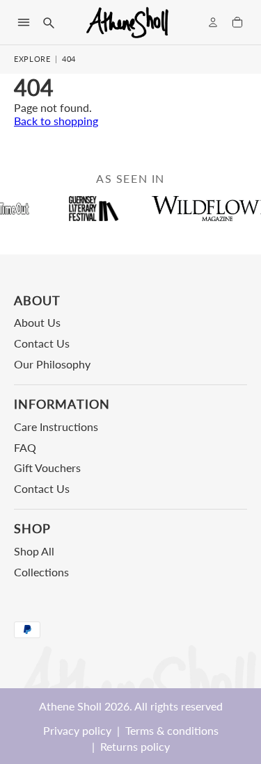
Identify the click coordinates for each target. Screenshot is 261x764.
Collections (41, 571)
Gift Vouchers (47, 467)
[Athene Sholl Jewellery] (128, 22)
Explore (32, 58)
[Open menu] (23, 22)
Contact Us (42, 343)
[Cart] (237, 22)
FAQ (25, 447)
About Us (37, 322)
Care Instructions (56, 426)
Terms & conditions (172, 730)
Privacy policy (77, 730)
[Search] (48, 22)
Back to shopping (56, 120)
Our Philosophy (52, 364)
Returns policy (135, 746)
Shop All (34, 551)
